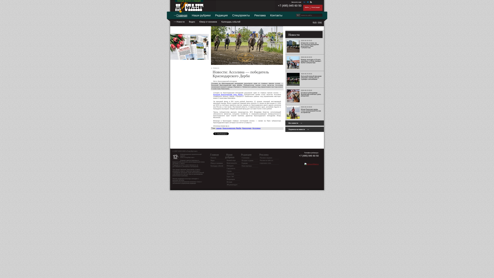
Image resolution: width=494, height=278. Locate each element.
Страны (229, 171)
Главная (182, 15)
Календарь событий (230, 22)
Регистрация (315, 7)
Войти (307, 7)
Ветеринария (231, 179)
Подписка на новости (299, 129)
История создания (247, 160)
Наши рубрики (201, 15)
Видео (192, 22)
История (229, 182)
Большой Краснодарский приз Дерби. (228, 94)
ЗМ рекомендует (232, 185)
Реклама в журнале (266, 158)
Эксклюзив (230, 174)
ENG (320, 22)
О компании (245, 158)
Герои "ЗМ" (230, 176)
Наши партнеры (247, 166)
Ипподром (230, 166)
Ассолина (256, 128)
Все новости (295, 122)
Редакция (221, 15)
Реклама (260, 15)
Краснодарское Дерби (232, 128)
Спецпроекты (241, 15)
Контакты (276, 15)
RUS (314, 22)
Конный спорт (231, 160)
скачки (219, 128)
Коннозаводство (232, 163)
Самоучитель (231, 168)
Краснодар (246, 128)
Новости (181, 22)
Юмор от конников (208, 22)
